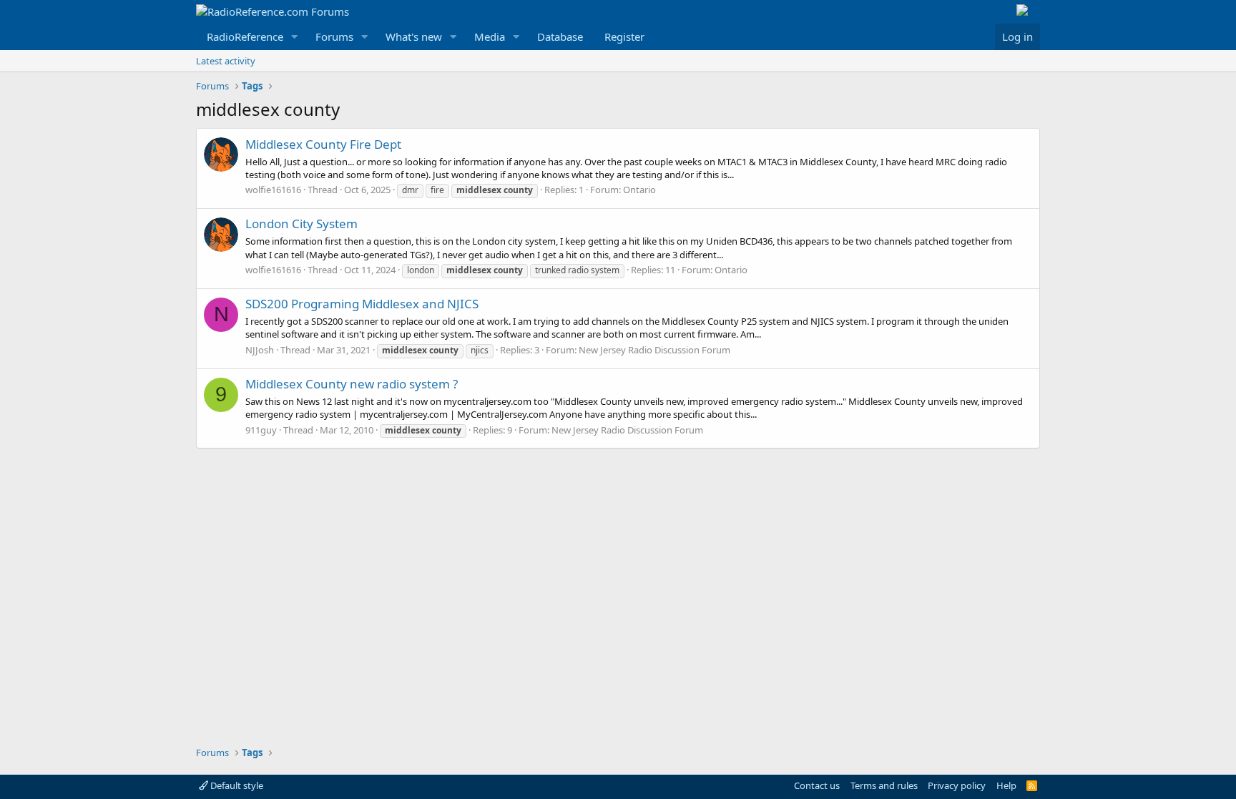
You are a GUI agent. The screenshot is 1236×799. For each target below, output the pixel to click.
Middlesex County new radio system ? (351, 384)
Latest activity (225, 60)
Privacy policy (957, 785)
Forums (334, 36)
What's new (414, 36)
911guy (261, 429)
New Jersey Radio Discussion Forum (654, 349)
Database (560, 36)
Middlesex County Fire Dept (323, 144)
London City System (301, 223)
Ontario (639, 189)
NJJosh (259, 349)
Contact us (817, 785)
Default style (235, 785)
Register (624, 36)
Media (489, 36)
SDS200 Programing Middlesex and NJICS (362, 303)
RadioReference (245, 36)
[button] (295, 37)
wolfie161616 (273, 189)
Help (1006, 785)
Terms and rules (884, 785)
